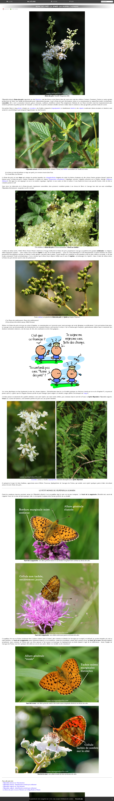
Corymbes (34, 479)
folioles (65, 169)
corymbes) (32, 108)
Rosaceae (38, 99)
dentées (73, 108)
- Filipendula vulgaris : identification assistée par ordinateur (19, 788)
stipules (81, 108)
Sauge (85, 393)
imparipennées (56, 108)
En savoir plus (79, 799)
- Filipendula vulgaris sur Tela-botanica (13, 786)
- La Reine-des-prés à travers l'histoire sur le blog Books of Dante (21, 790)
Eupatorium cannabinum (56, 179)
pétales (19, 108)
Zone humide (15, 9)
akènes (40, 317)
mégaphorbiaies (51, 177)
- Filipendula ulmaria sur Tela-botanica (13, 783)
